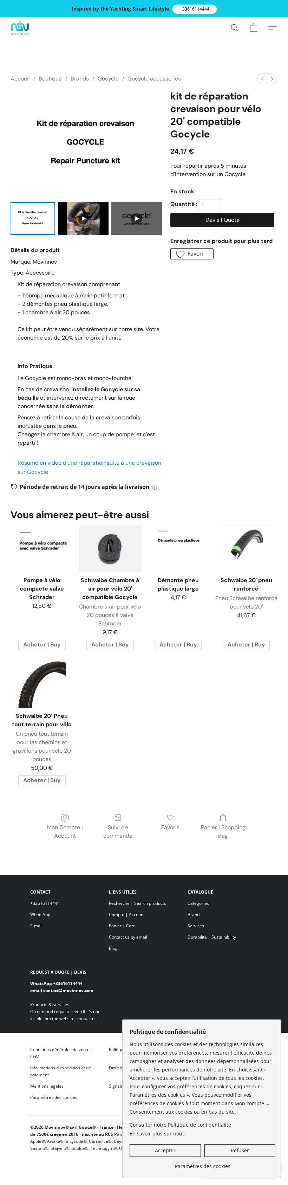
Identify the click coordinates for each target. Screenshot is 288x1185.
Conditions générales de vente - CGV (61, 1053)
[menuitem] (262, 79)
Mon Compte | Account (65, 831)
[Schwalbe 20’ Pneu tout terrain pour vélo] (42, 684)
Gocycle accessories (154, 78)
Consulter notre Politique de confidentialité (180, 1124)
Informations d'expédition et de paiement (60, 1071)
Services (196, 926)
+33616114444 (45, 903)
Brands (80, 78)
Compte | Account (127, 914)
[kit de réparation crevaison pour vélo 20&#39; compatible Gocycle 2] (136, 218)
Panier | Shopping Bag (223, 831)
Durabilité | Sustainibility (212, 937)
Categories (198, 903)
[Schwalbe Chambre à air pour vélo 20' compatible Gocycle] (110, 549)
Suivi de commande (117, 831)
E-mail (36, 926)
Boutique (50, 78)
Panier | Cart (122, 926)
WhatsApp (40, 914)
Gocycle (108, 78)
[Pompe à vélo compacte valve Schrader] (42, 549)
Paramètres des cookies (53, 1097)
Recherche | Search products (137, 903)
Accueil (20, 78)
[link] (202, 1164)
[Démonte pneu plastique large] (178, 549)
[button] (194, 9)
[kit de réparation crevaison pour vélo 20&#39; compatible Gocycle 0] (33, 218)
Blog (113, 948)
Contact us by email (128, 937)
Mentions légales (47, 1086)
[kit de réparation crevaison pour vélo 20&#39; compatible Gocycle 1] (83, 218)
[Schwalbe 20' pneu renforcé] (246, 549)
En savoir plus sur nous (157, 1133)
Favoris (170, 827)
